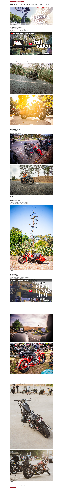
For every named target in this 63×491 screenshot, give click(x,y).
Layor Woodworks (34, 4)
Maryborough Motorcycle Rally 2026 (15, 200)
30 (23, 485)
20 (22, 485)
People (17, 4)
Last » (28, 485)
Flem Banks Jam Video (13, 274)
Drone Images (40, 4)
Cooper (17, 28)
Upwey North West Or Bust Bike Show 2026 (17, 378)
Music (29, 4)
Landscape (20, 4)
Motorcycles (45, 4)
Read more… (11, 125)
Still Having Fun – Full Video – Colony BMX (19, 24)
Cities (24, 4)
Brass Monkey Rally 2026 (14, 58)
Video (27, 4)
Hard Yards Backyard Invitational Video (16, 27)
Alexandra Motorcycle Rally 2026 (15, 129)
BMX (14, 4)
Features (11, 4)
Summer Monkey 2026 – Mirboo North (16, 305)
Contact (49, 4)
